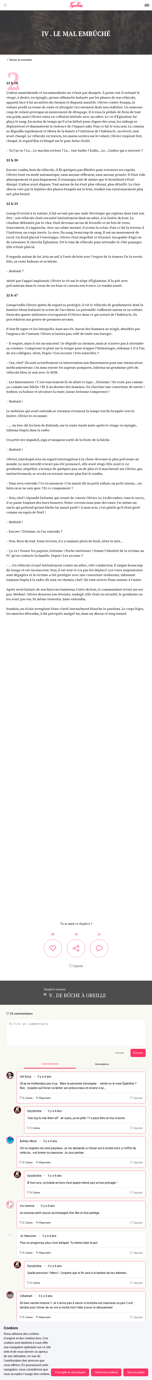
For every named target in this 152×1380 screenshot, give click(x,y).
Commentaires (50, 1063)
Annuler (119, 1052)
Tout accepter (136, 1372)
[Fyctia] (76, 5)
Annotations (102, 1064)
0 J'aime (27, 1098)
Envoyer (138, 1052)
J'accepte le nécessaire (70, 1372)
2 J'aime (34, 1128)
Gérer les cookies (106, 1372)
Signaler (77, 966)
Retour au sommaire (20, 59)
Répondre (44, 1098)
